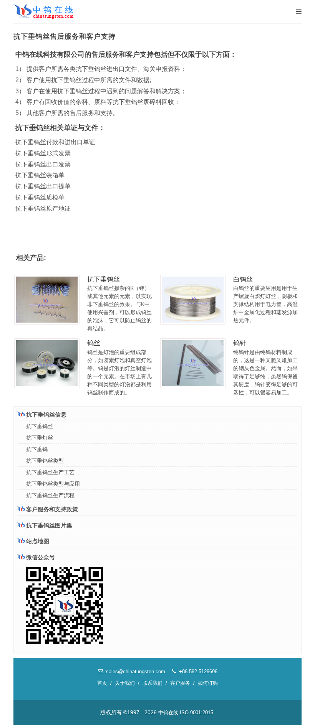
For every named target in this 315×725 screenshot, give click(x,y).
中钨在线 (168, 712)
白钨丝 (243, 279)
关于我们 (125, 683)
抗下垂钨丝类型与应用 (53, 484)
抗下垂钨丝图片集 (49, 525)
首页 (102, 683)
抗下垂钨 (37, 449)
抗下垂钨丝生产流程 (50, 495)
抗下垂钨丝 (103, 279)
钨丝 (93, 343)
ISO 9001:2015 (196, 712)
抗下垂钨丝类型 (45, 461)
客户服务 (180, 683)
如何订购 (208, 683)
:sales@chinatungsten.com (134, 671)
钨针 (239, 343)
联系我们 (152, 683)
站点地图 (37, 541)
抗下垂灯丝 (39, 438)
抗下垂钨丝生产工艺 (50, 472)
